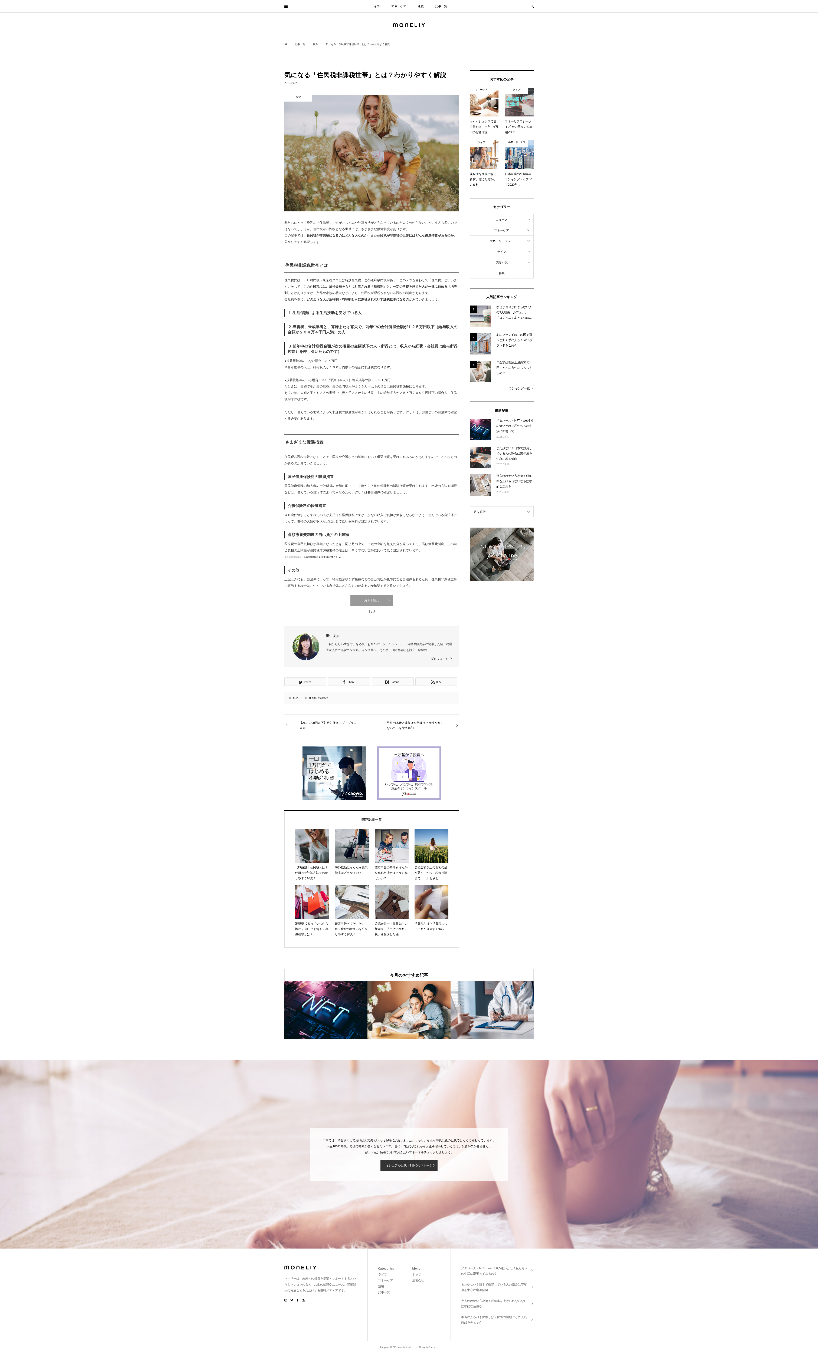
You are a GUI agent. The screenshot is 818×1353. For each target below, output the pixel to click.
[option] (325, 1010)
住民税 (313, 698)
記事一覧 (441, 6)
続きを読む (371, 600)
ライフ (375, 6)
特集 (502, 273)
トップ (416, 1274)
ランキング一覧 (519, 388)
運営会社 (418, 1280)
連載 (421, 6)
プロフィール (440, 659)
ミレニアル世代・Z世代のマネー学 (409, 1165)
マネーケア (398, 6)
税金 (295, 698)
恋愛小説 (502, 262)
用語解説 (323, 698)
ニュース (502, 220)
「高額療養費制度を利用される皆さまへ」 (321, 556)
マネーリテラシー (502, 241)
